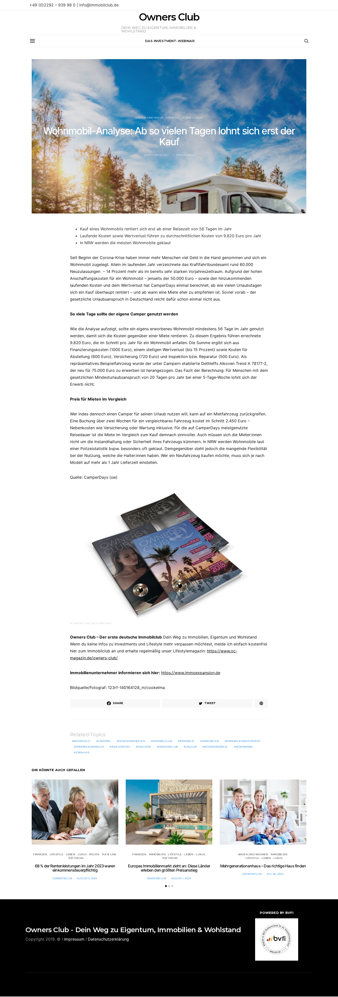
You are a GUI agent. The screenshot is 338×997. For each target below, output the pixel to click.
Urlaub (191, 746)
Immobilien (210, 741)
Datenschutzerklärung (108, 939)
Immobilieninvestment (243, 741)
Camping (104, 741)
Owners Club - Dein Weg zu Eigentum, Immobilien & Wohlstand (133, 929)
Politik (94, 854)
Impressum (74, 939)
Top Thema (76, 858)
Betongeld (82, 741)
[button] (166, 886)
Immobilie (187, 741)
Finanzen (40, 854)
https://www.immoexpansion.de (190, 672)
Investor (144, 746)
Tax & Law (109, 854)
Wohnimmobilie (216, 746)
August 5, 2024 (87, 878)
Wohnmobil (244, 746)
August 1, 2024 (181, 878)
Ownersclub (168, 746)
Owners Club (169, 17)
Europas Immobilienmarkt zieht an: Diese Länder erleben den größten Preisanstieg (169, 868)
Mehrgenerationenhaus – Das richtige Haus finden (263, 865)
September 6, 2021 (156, 155)
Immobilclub (162, 741)
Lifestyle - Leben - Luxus (184, 117)
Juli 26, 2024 (275, 874)
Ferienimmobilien (132, 741)
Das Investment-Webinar (169, 41)
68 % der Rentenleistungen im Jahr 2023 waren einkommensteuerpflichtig (75, 868)
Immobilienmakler (90, 746)
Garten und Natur (149, 117)
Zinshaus (82, 752)
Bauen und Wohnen (253, 854)
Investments (121, 746)
